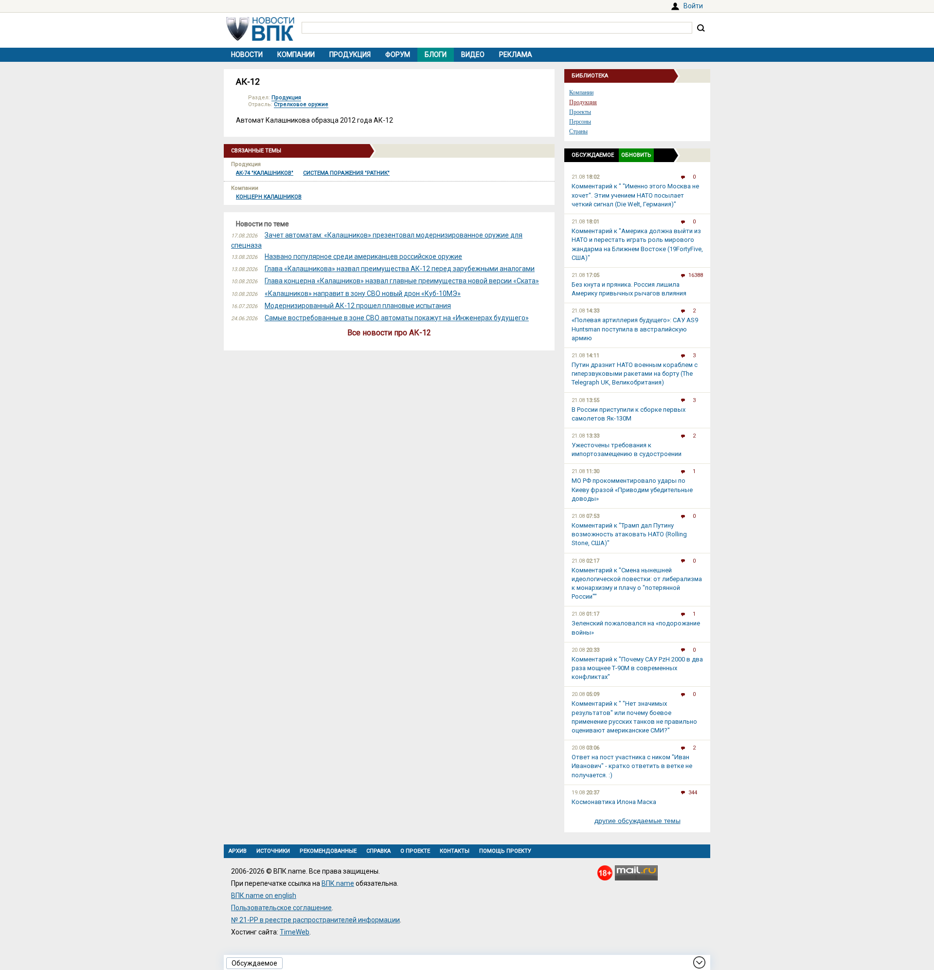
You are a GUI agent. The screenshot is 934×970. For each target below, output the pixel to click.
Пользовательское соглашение (281, 908)
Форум (397, 54)
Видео (473, 54)
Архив (238, 851)
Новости (247, 54)
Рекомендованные (328, 851)
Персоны (580, 121)
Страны (578, 131)
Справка (378, 851)
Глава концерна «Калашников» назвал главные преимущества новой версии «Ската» (402, 281)
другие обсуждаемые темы (637, 820)
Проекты (580, 112)
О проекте (415, 851)
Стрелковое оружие (301, 104)
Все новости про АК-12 (389, 332)
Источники (273, 851)
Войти (693, 6)
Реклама (515, 54)
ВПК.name (338, 883)
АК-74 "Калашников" (264, 173)
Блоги (436, 54)
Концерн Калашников (269, 197)
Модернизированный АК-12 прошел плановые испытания (358, 306)
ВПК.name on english (263, 895)
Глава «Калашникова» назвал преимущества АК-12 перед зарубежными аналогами (400, 269)
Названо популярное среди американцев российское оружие (363, 256)
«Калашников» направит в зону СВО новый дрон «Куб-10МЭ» (363, 293)
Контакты (454, 851)
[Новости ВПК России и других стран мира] (260, 38)
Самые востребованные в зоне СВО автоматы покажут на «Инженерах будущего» (397, 318)
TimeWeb (294, 932)
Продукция (350, 54)
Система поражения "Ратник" (346, 173)
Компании (296, 54)
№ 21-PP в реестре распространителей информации (315, 920)
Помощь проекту (505, 851)
